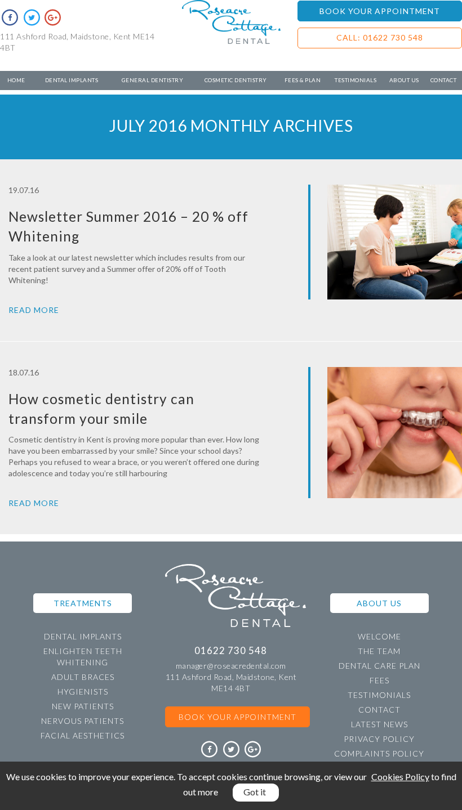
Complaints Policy (379, 753)
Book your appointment (237, 717)
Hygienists (82, 691)
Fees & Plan (303, 80)
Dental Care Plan (379, 665)
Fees (379, 680)
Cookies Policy (400, 776)
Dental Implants (72, 80)
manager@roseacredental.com (231, 665)
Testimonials (355, 80)
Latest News (379, 724)
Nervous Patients (82, 721)
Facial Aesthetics (83, 735)
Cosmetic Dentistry (236, 80)
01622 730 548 (230, 650)
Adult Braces (82, 677)
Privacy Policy (379, 739)
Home (16, 80)
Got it (254, 791)
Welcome (379, 636)
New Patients (83, 706)
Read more (33, 310)
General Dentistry (153, 80)
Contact (443, 80)
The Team (379, 651)
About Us (404, 80)
